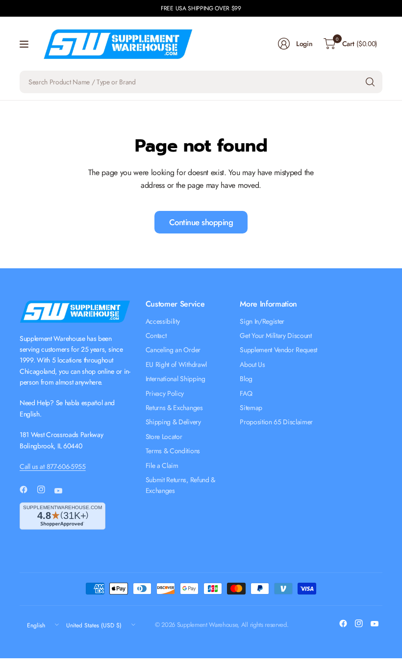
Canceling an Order (173, 350)
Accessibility (163, 321)
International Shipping (175, 379)
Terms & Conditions (173, 451)
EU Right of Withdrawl (176, 364)
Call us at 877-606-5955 (53, 466)
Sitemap (251, 408)
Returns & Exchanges (174, 408)
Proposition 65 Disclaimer (276, 422)
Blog (246, 379)
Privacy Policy (165, 393)
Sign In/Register (262, 321)
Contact (156, 335)
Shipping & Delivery (173, 422)
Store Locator (164, 436)
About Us (252, 364)
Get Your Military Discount (276, 335)
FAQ (246, 393)
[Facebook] (27, 489)
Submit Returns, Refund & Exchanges (180, 485)
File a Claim (162, 465)
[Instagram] (45, 489)
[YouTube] (62, 491)
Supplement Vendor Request (278, 350)
